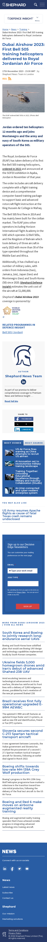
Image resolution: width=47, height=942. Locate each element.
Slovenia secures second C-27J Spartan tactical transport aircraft (22, 734)
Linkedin (26, 429)
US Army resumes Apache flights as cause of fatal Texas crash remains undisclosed (21, 515)
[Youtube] (27, 868)
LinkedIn (23, 381)
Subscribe (7, 892)
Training (23, 29)
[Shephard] (14, 4)
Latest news (8, 887)
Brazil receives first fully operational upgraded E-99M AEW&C (22, 704)
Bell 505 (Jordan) (12, 332)
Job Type (13, 577)
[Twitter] (19, 868)
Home (5, 29)
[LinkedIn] (4, 868)
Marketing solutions (12, 919)
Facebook (27, 419)
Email (12, 565)
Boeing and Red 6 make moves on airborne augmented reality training (22, 806)
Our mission (8, 913)
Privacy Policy (21, 592)
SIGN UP (28, 606)
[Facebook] (12, 868)
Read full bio (11, 401)
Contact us (7, 898)
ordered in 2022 (12, 169)
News (14, 29)
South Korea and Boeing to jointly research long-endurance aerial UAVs (22, 636)
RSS (4, 78)
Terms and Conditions (18, 930)
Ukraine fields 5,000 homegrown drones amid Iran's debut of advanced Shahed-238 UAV (23, 667)
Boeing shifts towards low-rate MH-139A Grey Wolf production (20, 769)
